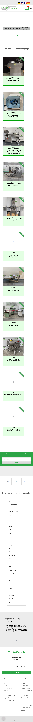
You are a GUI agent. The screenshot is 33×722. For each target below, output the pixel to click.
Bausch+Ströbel (13, 511)
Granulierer (24, 683)
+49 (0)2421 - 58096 (8, 1)
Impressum (7, 690)
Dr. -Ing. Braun (13, 555)
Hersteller (16, 28)
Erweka (11, 588)
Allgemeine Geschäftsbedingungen (10, 699)
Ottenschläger (13, 504)
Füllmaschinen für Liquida (26, 709)
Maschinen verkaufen (26, 28)
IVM (10, 558)
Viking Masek (12, 570)
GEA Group (12, 573)
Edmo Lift (11, 599)
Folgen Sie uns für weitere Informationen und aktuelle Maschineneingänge (16, 454)
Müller (11, 592)
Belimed (11, 566)
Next (32, 25)
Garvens (11, 508)
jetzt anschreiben (15, 672)
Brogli (10, 526)
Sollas (10, 530)
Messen (6, 683)
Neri (10, 602)
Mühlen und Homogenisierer (25, 687)
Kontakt (6, 685)
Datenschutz (7, 693)
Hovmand (11, 595)
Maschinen (7, 28)
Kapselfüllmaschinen (27, 705)
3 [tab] (17, 35)
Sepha (10, 515)
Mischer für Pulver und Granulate (26, 679)
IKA (10, 533)
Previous (1, 25)
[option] (8, 481)
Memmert (12, 536)
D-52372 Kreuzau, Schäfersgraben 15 (22, 1)
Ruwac (11, 523)
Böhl (10, 548)
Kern (10, 551)
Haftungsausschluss (9, 695)
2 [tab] (15, 35)
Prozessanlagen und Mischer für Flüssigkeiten (26, 693)
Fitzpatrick (12, 577)
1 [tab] (13, 35)
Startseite (7, 676)
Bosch (10, 580)
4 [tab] (19, 35)
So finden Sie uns (8, 688)
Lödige (11, 545)
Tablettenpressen (26, 702)
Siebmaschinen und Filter (26, 699)
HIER (9, 633)
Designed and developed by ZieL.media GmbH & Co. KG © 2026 (16, 720)
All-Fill (10, 501)
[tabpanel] (16, 24)
